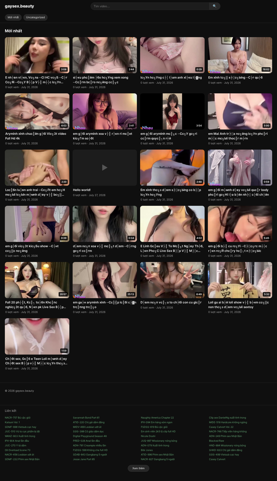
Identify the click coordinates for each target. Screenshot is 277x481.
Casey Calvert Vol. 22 (221, 426)
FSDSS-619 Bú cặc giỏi (154, 426)
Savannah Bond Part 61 (86, 417)
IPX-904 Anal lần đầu (17, 440)
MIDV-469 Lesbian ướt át (87, 426)
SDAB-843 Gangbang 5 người (90, 454)
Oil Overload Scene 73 (17, 450)
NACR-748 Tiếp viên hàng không (228, 431)
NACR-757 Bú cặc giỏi (17, 417)
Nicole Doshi (148, 436)
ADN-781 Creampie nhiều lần (89, 445)
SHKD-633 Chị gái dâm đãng (225, 450)
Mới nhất (13, 17)
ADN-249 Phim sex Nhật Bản (225, 436)
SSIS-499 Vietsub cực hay (224, 454)
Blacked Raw (216, 440)
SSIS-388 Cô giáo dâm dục (88, 431)
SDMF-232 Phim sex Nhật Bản (22, 459)
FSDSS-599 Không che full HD (90, 450)
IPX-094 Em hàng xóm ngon (156, 422)
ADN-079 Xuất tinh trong (155, 445)
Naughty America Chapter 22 (157, 417)
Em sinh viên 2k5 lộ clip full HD (158, 431)
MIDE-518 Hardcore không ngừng (228, 422)
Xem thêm (138, 468)
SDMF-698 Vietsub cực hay (20, 426)
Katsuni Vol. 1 (12, 422)
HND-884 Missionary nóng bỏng (227, 445)
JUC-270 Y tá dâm (15, 445)
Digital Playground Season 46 (90, 436)
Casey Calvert (217, 459)
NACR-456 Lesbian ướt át (19, 454)
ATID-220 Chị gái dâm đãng (88, 422)
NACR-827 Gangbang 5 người (158, 459)
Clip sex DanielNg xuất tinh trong (227, 417)
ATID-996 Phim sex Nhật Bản (157, 454)
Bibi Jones (147, 450)
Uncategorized (35, 17)
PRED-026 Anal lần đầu (86, 440)
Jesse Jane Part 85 (84, 459)
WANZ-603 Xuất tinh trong (20, 436)
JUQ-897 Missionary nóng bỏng (159, 440)
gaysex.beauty (19, 6)
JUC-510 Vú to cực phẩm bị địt (22, 431)
